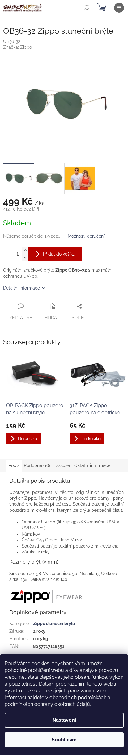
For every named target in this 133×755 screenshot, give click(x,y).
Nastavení (64, 720)
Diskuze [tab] (62, 465)
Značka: (17, 47)
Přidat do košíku (59, 254)
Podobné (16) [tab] (37, 465)
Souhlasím (64, 740)
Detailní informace (21, 288)
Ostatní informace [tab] (92, 465)
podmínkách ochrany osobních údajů (47, 704)
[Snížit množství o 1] (25, 257)
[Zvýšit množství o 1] (25, 250)
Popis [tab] (13, 465)
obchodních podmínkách (77, 697)
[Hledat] (86, 8)
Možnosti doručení (86, 236)
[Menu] (119, 8)
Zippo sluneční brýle (54, 623)
